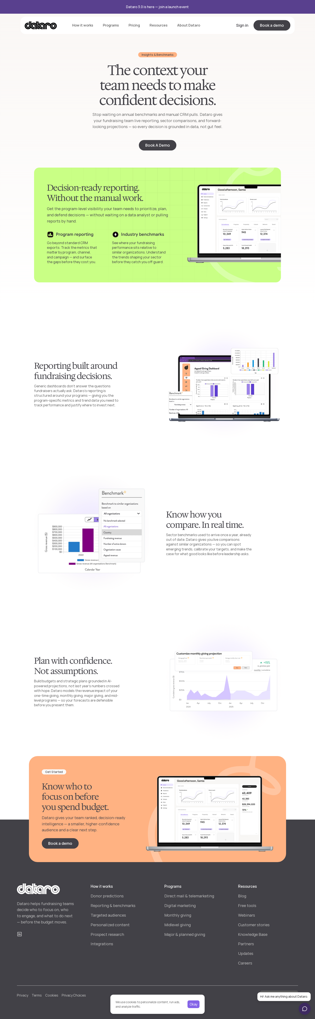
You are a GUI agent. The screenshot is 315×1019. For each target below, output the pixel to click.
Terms (37, 995)
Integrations (102, 943)
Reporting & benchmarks (113, 905)
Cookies (51, 995)
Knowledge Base (252, 934)
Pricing (134, 25)
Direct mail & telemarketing (189, 895)
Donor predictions (107, 895)
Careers (245, 963)
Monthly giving (177, 915)
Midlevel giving (177, 924)
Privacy (22, 995)
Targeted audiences (108, 915)
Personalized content (110, 924)
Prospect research (107, 934)
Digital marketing (180, 905)
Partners (246, 943)
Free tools (247, 905)
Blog (242, 895)
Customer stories (254, 924)
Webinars (246, 915)
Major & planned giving (184, 934)
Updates (245, 953)
